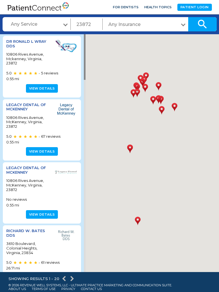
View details (42, 88)
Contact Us (91, 289)
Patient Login (195, 7)
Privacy (68, 289)
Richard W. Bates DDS (25, 233)
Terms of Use (44, 289)
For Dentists (126, 7)
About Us (17, 289)
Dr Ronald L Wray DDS (26, 43)
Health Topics (158, 7)
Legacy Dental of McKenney (26, 106)
